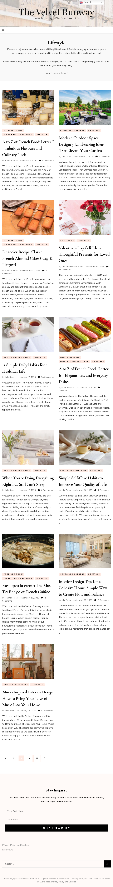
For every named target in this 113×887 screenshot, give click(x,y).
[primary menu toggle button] (3, 30)
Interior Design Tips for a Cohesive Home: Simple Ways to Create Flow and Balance (83, 588)
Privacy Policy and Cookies (15, 845)
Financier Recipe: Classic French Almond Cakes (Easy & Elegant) (27, 258)
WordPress (45, 881)
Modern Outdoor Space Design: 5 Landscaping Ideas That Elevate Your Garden (81, 144)
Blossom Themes (92, 878)
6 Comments (48, 160)
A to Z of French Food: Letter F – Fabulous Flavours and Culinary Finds (28, 148)
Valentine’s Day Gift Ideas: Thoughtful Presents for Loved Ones (84, 254)
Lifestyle (41, 134)
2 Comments (103, 600)
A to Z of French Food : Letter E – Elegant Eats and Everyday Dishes (84, 375)
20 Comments (47, 377)
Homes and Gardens (72, 130)
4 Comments (104, 156)
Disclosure (7, 849)
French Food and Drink (18, 134)
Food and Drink (13, 130)
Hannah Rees (11, 160)
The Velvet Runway (56, 11)
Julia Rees (66, 156)
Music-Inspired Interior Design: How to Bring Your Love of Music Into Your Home (28, 698)
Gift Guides (67, 241)
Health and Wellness (17, 357)
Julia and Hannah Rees (72, 266)
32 (38, 758)
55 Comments (65, 269)
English (87, 2)
